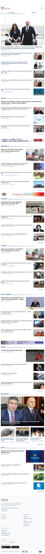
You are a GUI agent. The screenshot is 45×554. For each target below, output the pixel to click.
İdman (3, 448)
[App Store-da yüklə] (6, 547)
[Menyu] (43, 8)
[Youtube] (10, 542)
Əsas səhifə (11, 12)
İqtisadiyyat (5, 146)
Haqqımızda (25, 516)
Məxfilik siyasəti (4, 531)
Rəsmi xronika (4, 518)
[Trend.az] (5, 8)
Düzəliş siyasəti (26, 523)
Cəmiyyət (4, 199)
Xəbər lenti (33, 12)
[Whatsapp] (2, 542)
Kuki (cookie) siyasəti (5, 535)
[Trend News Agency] (4, 500)
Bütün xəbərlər (40, 134)
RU (42, 551)
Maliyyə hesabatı (26, 525)
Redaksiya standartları (27, 521)
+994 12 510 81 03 (4, 509)
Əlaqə (24, 520)
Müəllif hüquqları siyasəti (5, 533)
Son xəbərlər (3, 516)
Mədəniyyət (5, 394)
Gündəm (4, 246)
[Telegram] (13, 542)
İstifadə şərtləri (4, 530)
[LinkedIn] (15, 542)
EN (38, 551)
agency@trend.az (4, 510)
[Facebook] (5, 542)
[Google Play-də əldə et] (15, 547)
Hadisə (3, 347)
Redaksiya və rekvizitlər (27, 518)
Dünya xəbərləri (6, 294)
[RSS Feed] (18, 542)
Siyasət (3, 98)
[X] (8, 542)
